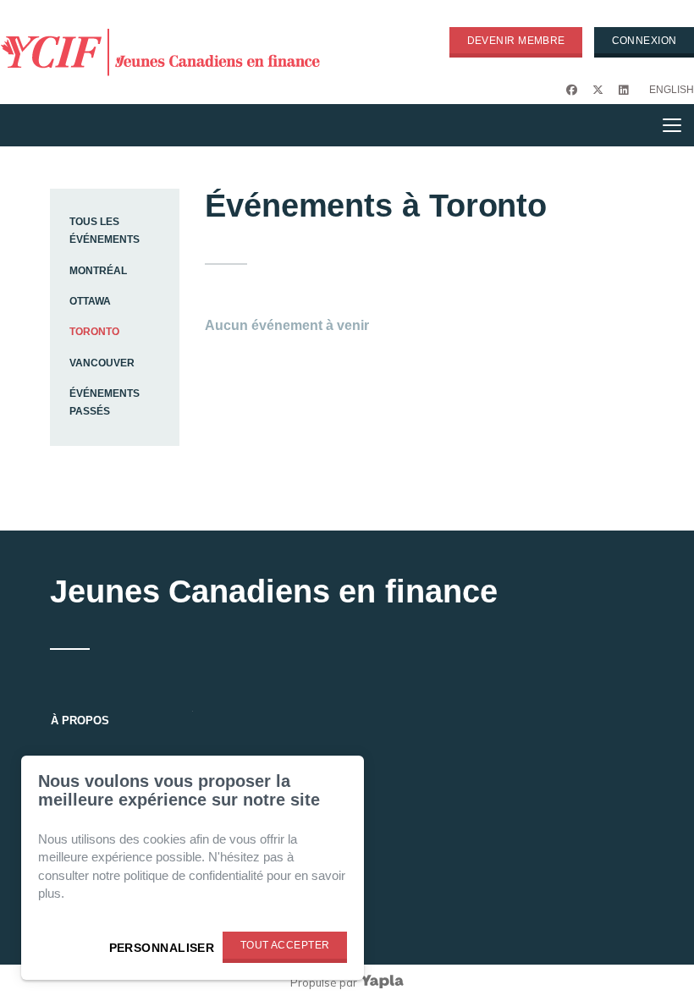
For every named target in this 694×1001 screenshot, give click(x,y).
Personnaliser (162, 947)
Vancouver (102, 363)
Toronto (94, 332)
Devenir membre (516, 41)
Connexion (644, 41)
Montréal (98, 271)
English (671, 90)
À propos (80, 720)
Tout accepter (285, 945)
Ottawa (90, 301)
